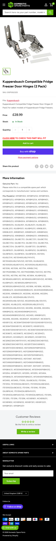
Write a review (28, 431)
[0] (51, 4)
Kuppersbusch (13, 100)
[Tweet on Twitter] (46, 166)
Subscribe (11, 481)
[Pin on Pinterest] (41, 166)
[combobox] (25, 12)
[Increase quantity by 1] (29, 130)
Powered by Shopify (10, 535)
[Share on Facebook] (37, 166)
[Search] (50, 12)
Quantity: (7, 130)
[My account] (46, 4)
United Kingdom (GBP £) (13, 493)
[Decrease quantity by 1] (15, 130)
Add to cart (28, 143)
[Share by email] (51, 166)
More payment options (28, 157)
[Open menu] (4, 5)
